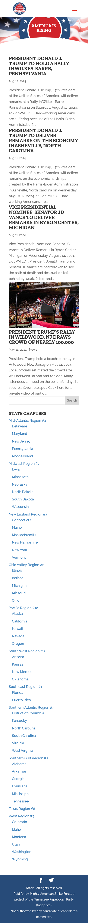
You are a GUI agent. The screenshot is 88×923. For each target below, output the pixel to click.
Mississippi (20, 794)
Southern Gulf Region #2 (28, 758)
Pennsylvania (22, 449)
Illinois (17, 571)
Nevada (18, 636)
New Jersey (21, 441)
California (19, 621)
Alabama (19, 764)
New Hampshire (25, 542)
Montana (19, 837)
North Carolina (23, 728)
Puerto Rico (21, 700)
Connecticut (22, 520)
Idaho (16, 829)
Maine (17, 527)
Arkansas (19, 771)
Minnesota (20, 477)
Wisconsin (20, 507)
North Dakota (23, 492)
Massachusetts (24, 535)
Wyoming (20, 859)
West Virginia (22, 751)
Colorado (19, 822)
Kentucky (19, 721)
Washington (21, 852)
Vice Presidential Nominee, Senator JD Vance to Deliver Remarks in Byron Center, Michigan (44, 217)
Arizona (18, 657)
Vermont (19, 557)
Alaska (17, 614)
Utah (16, 844)
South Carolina (24, 736)
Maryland (19, 434)
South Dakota (23, 499)
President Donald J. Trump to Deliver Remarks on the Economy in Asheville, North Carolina (43, 140)
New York (19, 550)
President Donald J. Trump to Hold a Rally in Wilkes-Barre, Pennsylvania (39, 66)
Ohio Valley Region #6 (26, 565)
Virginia (18, 743)
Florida (17, 693)
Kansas (17, 664)
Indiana (17, 578)
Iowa (16, 469)
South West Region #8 (27, 651)
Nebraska (19, 484)
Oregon (18, 644)
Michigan (19, 586)
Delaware (19, 426)
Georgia (18, 779)
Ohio (15, 600)
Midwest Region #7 (24, 464)
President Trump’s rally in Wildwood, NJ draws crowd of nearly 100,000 (42, 337)
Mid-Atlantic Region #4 (27, 421)
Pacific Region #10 (23, 608)
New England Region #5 (28, 514)
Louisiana (19, 786)
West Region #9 (21, 816)
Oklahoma (20, 679)
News (33, 349)
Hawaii (17, 629)
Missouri (19, 593)
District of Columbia (28, 713)
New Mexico (22, 672)
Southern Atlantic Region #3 (31, 707)
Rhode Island (22, 456)
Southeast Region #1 (25, 687)
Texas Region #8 (22, 809)
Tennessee (20, 801)
